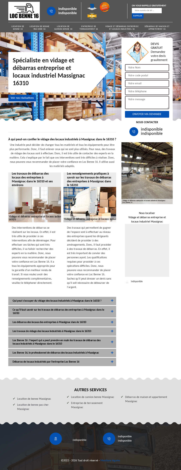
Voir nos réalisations (22, 98)
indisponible (67, 9)
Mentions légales (110, 460)
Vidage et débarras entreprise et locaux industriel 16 (122, 27)
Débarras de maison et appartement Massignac (146, 399)
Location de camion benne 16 (63, 27)
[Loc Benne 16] (24, 11)
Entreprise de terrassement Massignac (87, 405)
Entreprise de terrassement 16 (89, 27)
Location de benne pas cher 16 (39, 27)
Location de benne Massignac (34, 399)
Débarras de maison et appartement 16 (157, 27)
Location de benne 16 (17, 27)
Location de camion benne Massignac (92, 397)
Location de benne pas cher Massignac (33, 407)
